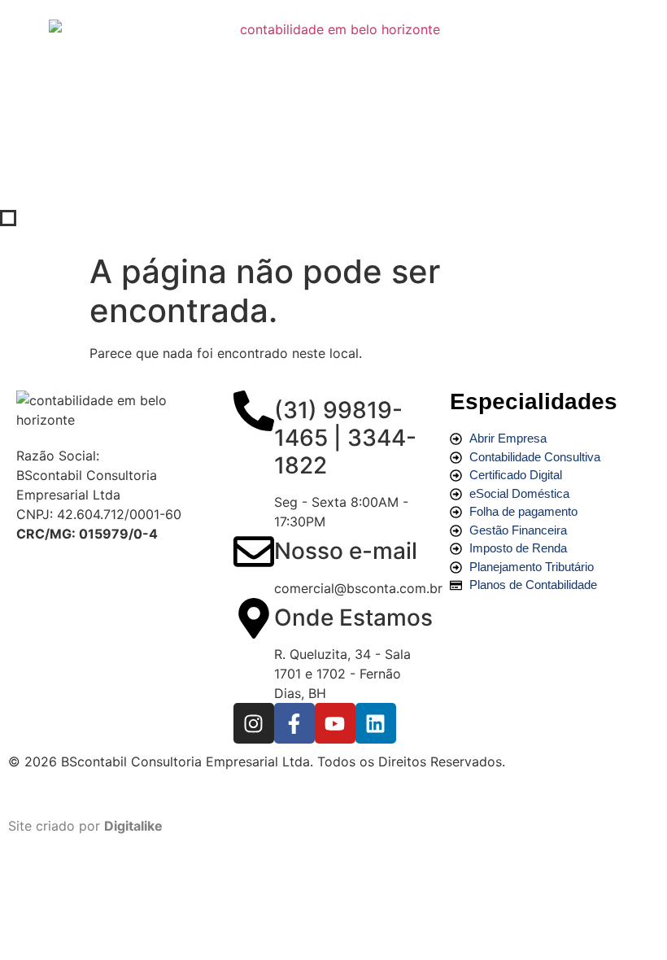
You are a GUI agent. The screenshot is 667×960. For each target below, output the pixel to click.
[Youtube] (335, 723)
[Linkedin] (375, 723)
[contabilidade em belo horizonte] (116, 410)
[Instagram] (253, 723)
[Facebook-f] (294, 723)
